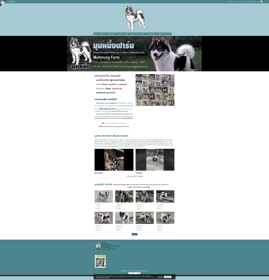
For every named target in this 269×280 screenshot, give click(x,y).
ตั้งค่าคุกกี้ (160, 276)
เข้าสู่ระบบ (4, 1)
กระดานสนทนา (168, 34)
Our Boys (120, 34)
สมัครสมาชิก (12, 1)
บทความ (143, 34)
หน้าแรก (96, 34)
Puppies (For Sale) (134, 34)
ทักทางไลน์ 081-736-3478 (137, 185)
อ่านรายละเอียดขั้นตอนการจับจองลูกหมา (115, 123)
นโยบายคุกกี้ (107, 277)
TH (266, 1)
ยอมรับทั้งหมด (168, 276)
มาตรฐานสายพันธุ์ (111, 34)
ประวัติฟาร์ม (102, 34)
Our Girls (126, 34)
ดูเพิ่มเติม (98, 209)
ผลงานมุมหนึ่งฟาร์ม (151, 34)
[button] (174, 33)
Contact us (160, 34)
